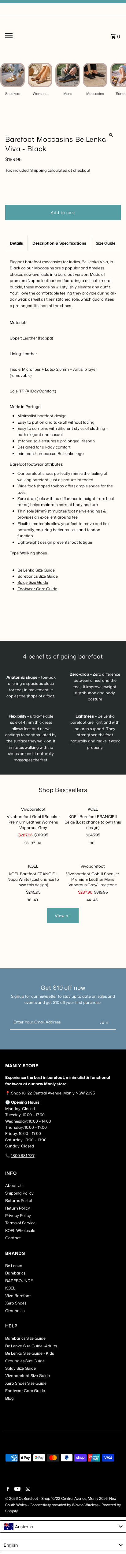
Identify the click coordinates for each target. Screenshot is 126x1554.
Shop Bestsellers (63, 790)
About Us (13, 1185)
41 (39, 843)
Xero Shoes (15, 1303)
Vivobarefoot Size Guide (27, 1375)
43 (36, 900)
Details (16, 243)
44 (89, 900)
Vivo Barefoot (18, 1295)
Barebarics (15, 1273)
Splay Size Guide (32, 582)
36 (26, 843)
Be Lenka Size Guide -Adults (31, 1346)
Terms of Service (20, 1223)
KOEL (10, 1288)
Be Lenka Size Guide (36, 570)
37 (33, 843)
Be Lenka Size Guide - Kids (29, 1353)
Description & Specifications (59, 243)
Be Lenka (13, 1265)
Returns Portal (18, 1200)
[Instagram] (27, 1489)
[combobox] (63, 1526)
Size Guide (105, 243)
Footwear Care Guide (37, 588)
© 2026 (12, 1498)
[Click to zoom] (111, 135)
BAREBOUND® (19, 1280)
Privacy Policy (18, 1215)
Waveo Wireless (85, 1504)
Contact (13, 1238)
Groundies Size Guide (25, 1361)
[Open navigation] (23, 35)
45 (95, 900)
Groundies (14, 1310)
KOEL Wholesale (20, 1230)
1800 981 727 (23, 1155)
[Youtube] (16, 1489)
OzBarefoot (28, 1498)
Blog (9, 1398)
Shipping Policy (19, 1193)
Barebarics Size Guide (37, 576)
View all (63, 915)
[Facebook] (7, 1489)
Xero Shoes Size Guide (25, 1383)
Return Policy (17, 1208)
